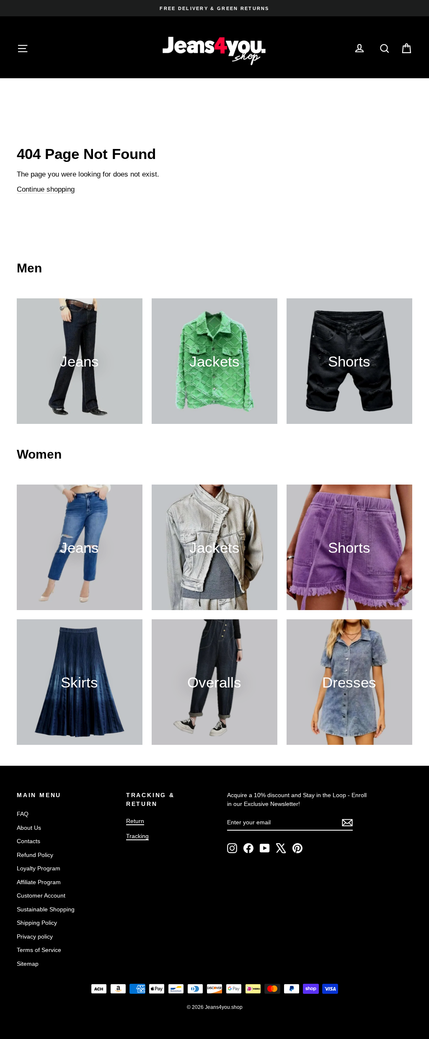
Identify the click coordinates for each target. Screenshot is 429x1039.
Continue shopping (46, 189)
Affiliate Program (39, 882)
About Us (29, 827)
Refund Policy (35, 855)
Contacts (28, 841)
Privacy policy (35, 936)
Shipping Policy (37, 922)
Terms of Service (39, 950)
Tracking (137, 836)
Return (135, 821)
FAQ (22, 814)
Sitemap (28, 963)
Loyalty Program (38, 868)
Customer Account (41, 895)
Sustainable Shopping (46, 909)
